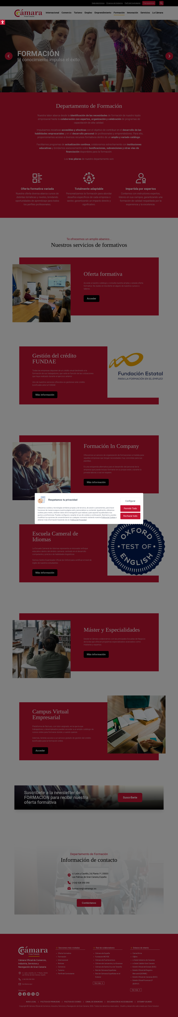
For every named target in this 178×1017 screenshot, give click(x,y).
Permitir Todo (130, 508)
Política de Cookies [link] (108, 517)
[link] (2, 22)
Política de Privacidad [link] (78, 520)
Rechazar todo (130, 516)
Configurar (130, 501)
